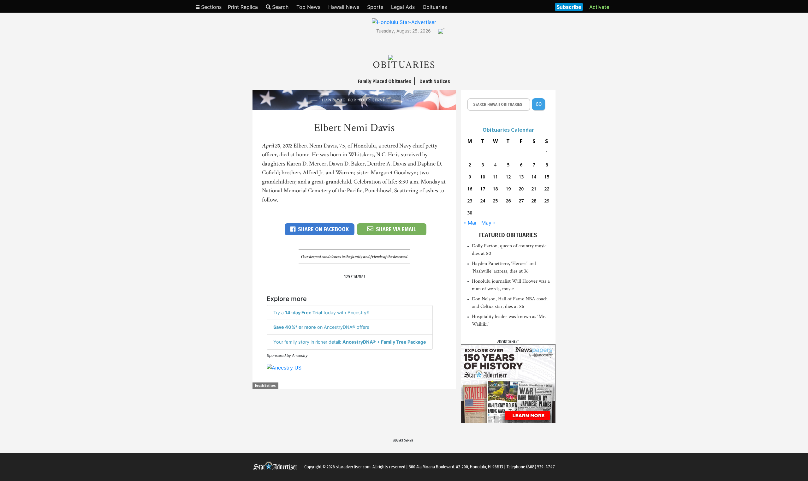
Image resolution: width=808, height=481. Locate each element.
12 (508, 177)
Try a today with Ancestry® (321, 312)
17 (482, 189)
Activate (599, 7)
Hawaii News (343, 7)
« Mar (470, 222)
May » (488, 222)
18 (495, 189)
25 (495, 201)
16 (469, 189)
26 (508, 201)
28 (533, 201)
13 (521, 177)
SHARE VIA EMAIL (396, 229)
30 (469, 213)
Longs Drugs (531, 6)
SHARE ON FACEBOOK (323, 229)
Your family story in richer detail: (349, 342)
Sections (210, 7)
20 (521, 189)
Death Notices (265, 386)
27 (521, 201)
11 (495, 177)
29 (546, 201)
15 (546, 177)
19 (508, 189)
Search (280, 7)
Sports (375, 7)
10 (482, 177)
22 (546, 189)
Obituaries (435, 7)
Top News (308, 7)
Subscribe (568, 7)
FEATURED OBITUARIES (508, 235)
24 (482, 201)
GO (539, 104)
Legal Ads (403, 7)
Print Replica (243, 7)
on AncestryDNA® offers (321, 327)
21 (533, 189)
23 (469, 201)
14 (533, 177)
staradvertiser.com (353, 467)
